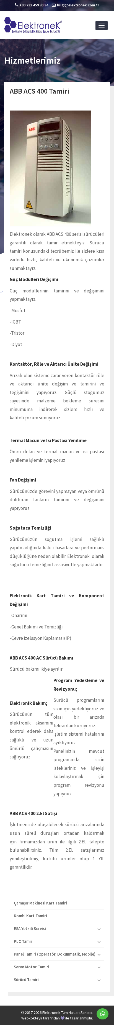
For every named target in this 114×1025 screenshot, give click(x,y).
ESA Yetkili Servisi (30, 928)
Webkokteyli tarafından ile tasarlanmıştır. (57, 1018)
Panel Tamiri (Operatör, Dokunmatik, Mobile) (54, 954)
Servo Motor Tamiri (31, 966)
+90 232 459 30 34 (33, 4)
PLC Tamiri (23, 941)
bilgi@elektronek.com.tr (78, 4)
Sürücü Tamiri (26, 979)
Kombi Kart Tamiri (30, 915)
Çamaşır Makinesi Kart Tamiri (40, 903)
